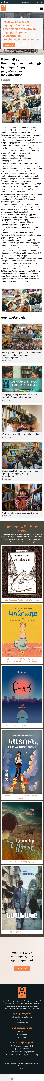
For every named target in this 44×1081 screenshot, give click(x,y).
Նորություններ (22, 1022)
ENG (41, 2)
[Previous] (2, 1077)
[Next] (7, 1077)
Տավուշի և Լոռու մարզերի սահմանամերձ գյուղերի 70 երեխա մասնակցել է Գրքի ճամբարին (21, 355)
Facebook (23, 1034)
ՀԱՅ (37, 2)
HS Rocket (23, 1069)
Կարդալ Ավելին (9, 45)
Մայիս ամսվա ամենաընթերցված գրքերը (20, 434)
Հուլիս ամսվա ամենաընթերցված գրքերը (20, 513)
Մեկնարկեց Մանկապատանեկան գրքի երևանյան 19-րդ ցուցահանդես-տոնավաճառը (20, 473)
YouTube (23, 1037)
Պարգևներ (22, 1020)
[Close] (12, 1079)
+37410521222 (28, 2)
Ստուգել (20, 968)
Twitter (23, 1031)
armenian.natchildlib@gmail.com (23, 1052)
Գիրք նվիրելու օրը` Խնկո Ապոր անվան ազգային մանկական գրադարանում (19, 395)
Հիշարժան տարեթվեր (22, 1017)
